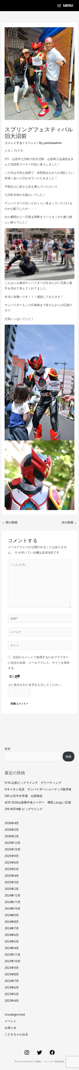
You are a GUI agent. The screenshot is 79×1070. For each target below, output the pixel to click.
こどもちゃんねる (16, 1034)
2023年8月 (12, 974)
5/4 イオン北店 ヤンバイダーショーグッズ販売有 (38, 789)
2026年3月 (12, 830)
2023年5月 (12, 994)
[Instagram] (26, 1052)
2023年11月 (12, 955)
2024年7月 (12, 928)
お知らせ (10, 1028)
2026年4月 (12, 823)
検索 (7, 749)
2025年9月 (12, 856)
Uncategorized (15, 1014)
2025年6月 (12, 862)
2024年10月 (12, 908)
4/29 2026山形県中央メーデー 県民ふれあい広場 (38, 802)
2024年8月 (12, 922)
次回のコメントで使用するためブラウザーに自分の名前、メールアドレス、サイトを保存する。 (39, 662)
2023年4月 (12, 1001)
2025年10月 (12, 849)
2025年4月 (12, 876)
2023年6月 (12, 987)
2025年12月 (12, 843)
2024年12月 (12, 895)
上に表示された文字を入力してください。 (36, 685)
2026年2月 (12, 836)
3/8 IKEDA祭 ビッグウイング (23, 809)
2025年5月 (12, 869)
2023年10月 (12, 961)
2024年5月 (12, 941)
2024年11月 (12, 902)
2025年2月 (12, 889)
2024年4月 (12, 948)
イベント (31, 143)
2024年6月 (12, 935)
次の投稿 (69, 522)
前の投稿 (9, 522)
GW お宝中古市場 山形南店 (23, 796)
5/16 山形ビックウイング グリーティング (33, 783)
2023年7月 (12, 981)
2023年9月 (12, 968)
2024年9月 (12, 915)
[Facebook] (52, 1052)
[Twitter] (39, 1052)
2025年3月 (12, 882)
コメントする (13, 143)
